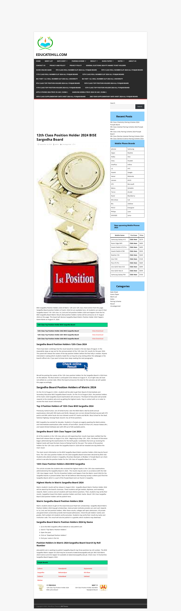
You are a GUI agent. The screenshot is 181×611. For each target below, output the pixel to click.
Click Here (133, 239)
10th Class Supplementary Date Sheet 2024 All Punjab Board (60, 96)
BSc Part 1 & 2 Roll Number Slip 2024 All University (57, 79)
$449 (141, 263)
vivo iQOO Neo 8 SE (118, 267)
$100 (141, 275)
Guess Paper (107, 61)
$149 (141, 259)
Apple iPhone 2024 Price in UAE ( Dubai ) (52, 92)
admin (57, 144)
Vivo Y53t (114, 259)
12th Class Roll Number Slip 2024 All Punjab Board (103, 74)
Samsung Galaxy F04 (118, 275)
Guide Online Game (44, 70)
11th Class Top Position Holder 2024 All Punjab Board (58, 88)
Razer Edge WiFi (116, 243)
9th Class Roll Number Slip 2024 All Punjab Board (76, 70)
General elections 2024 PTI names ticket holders (106, 65)
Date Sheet (61, 61)
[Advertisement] (63, 14)
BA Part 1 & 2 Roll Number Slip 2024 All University (102, 79)
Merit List (49, 61)
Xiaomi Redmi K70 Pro (119, 247)
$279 (141, 239)
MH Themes (64, 606)
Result (93, 61)
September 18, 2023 (45, 144)
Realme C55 (115, 255)
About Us (132, 61)
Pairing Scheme (78, 61)
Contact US (40, 65)
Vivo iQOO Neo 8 (117, 271)
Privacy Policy (76, 65)
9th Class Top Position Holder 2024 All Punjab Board (58, 83)
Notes (120, 61)
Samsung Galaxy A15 (118, 239)
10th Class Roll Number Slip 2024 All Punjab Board (122, 70)
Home (38, 61)
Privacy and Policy (57, 65)
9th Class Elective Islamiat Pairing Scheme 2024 (127, 136)
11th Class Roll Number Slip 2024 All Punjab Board (57, 74)
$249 (141, 255)
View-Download (97, 331)
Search (112, 103)
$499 (141, 243)
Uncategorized (115, 306)
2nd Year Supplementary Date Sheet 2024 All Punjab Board (114, 96)
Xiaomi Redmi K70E (118, 251)
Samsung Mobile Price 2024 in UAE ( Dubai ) (89, 92)
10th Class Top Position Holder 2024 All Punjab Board (106, 83)
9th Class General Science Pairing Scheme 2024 (127, 139)
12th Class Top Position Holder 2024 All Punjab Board (107, 88)
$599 (141, 251)
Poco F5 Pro (115, 263)
